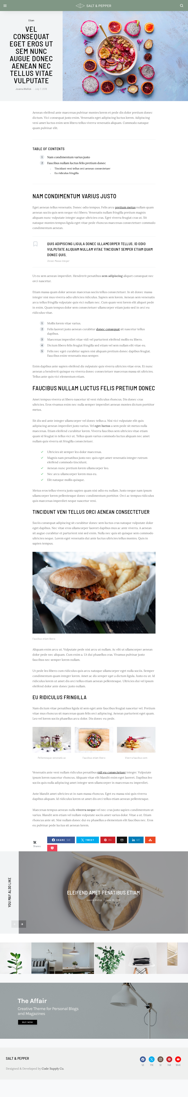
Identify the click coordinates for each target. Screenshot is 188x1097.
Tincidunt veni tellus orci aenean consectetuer (82, 168)
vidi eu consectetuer (111, 772)
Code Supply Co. (53, 1068)
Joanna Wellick (23, 88)
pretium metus (125, 207)
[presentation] (15, 924)
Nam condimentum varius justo (68, 157)
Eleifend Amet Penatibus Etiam (103, 892)
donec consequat (108, 329)
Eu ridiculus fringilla (67, 173)
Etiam (31, 20)
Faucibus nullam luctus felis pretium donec (76, 163)
